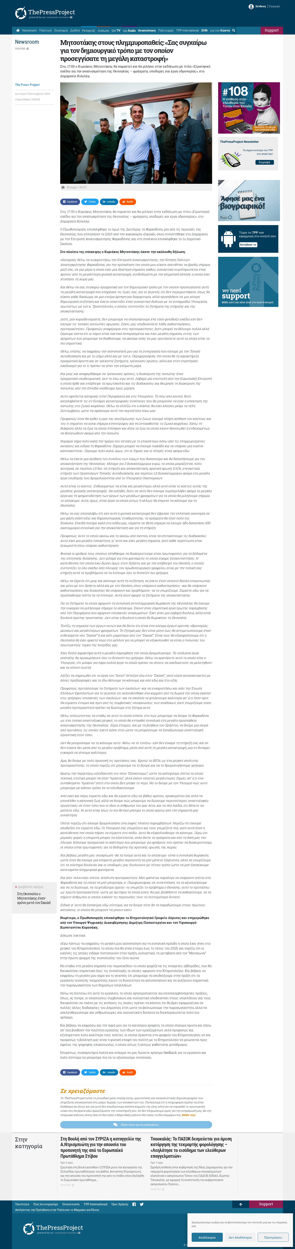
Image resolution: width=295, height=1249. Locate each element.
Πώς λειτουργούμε (45, 1204)
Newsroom (29, 30)
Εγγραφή (274, 6)
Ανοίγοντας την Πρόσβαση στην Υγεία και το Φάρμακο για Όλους (57, 1210)
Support (272, 29)
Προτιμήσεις (273, 1237)
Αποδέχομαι (207, 1237)
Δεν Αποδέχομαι (240, 1237)
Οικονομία (61, 30)
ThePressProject (51, 12)
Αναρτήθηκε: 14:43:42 (27, 99)
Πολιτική (45, 30)
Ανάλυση (103, 30)
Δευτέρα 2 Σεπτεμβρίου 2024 (32, 93)
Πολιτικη (20, 48)
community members (58, 17)
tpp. (116, 30)
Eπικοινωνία (70, 1204)
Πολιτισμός (166, 30)
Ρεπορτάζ (88, 30)
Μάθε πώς (188, 1115)
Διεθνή (75, 30)
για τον (220, 30)
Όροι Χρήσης (120, 1204)
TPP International (187, 30)
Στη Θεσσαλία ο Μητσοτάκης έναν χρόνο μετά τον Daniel (34, 898)
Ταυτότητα (22, 1204)
